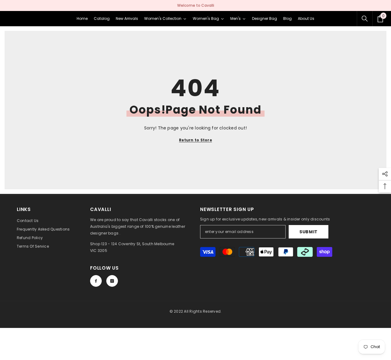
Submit (308, 232)
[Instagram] (112, 281)
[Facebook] (96, 281)
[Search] (364, 18)
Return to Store (195, 140)
